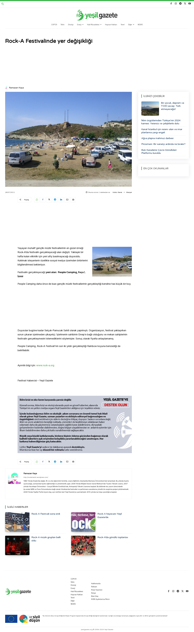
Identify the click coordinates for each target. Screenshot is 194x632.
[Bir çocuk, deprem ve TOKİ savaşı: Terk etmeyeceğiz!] (150, 108)
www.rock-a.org (45, 365)
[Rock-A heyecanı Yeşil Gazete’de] (83, 522)
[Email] (67, 199)
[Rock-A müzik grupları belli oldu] (17, 545)
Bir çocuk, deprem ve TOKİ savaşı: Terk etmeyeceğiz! (172, 106)
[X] (185, 3)
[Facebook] (171, 3)
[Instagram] (175, 3)
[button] (2, 4)
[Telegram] (180, 3)
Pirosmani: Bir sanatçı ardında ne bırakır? (163, 144)
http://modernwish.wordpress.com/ (35, 477)
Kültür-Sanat (117, 192)
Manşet (129, 192)
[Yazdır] (73, 199)
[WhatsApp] (36, 199)
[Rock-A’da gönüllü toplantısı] (83, 545)
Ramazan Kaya (16, 87)
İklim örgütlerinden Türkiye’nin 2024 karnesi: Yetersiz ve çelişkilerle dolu (160, 122)
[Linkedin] (61, 199)
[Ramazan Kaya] (7, 87)
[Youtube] (189, 3)
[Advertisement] (97, 65)
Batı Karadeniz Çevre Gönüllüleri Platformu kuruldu (159, 151)
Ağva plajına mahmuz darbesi (157, 138)
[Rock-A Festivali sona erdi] (17, 522)
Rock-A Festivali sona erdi (45, 513)
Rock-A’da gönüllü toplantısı (112, 537)
